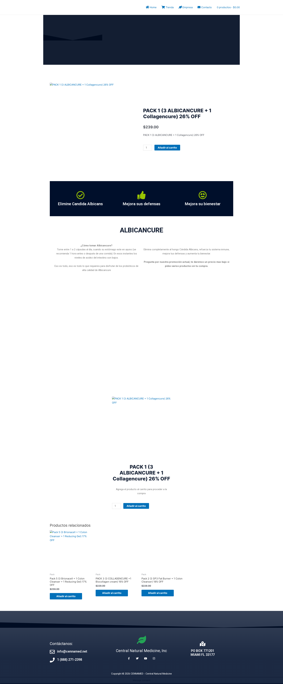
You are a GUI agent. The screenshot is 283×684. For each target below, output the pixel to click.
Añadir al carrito (167, 147)
